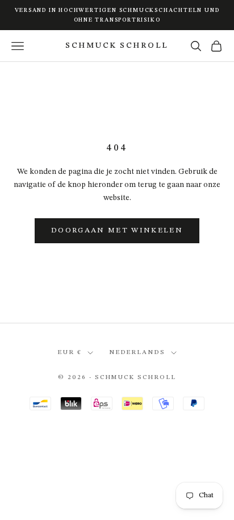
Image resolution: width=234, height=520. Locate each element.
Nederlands (137, 353)
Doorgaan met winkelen (117, 230)
